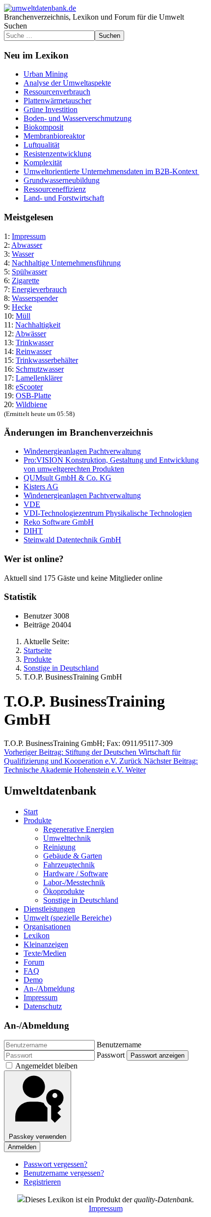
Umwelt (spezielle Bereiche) (67, 918)
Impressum (29, 236)
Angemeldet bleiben (46, 1066)
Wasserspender (35, 298)
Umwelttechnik (67, 838)
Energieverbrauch (39, 289)
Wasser (23, 254)
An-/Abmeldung (49, 988)
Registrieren (42, 1182)
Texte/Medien (45, 953)
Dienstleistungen (49, 909)
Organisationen (47, 926)
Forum (34, 962)
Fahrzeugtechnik (69, 865)
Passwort (111, 1055)
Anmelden (22, 1147)
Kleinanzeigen (46, 944)
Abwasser (26, 245)
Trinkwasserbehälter (47, 360)
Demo (33, 980)
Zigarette (25, 280)
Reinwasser (34, 351)
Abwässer (30, 333)
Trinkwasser (34, 342)
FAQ (31, 971)
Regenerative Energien (78, 829)
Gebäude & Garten (72, 856)
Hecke (22, 307)
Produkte (38, 820)
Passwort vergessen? (55, 1164)
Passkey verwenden (37, 1136)
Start (31, 811)
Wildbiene (31, 404)
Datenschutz (43, 1006)
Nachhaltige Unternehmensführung (66, 263)
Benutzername (119, 1044)
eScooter (29, 387)
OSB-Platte (33, 395)
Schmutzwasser (40, 369)
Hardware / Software (75, 873)
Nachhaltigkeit (37, 325)
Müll (23, 316)
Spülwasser (29, 271)
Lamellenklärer (39, 378)
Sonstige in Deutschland (80, 900)
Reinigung (59, 847)
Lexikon (37, 935)
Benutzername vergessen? (64, 1173)
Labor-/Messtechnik (74, 882)
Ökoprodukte (63, 891)
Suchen (15, 26)
